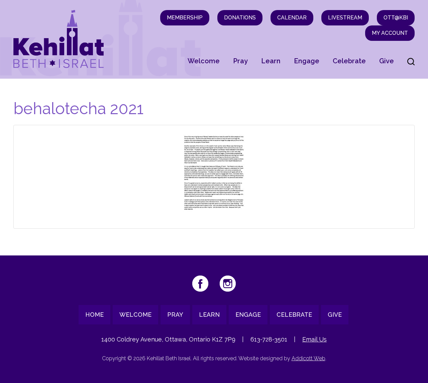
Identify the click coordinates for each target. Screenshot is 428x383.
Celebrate (349, 61)
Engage (306, 61)
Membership (185, 17)
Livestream (345, 17)
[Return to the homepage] (58, 39)
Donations (240, 17)
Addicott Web (308, 358)
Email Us (314, 339)
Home (94, 314)
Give (386, 61)
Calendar (292, 17)
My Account (390, 33)
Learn (271, 61)
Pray (240, 61)
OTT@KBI (396, 17)
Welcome (204, 61)
